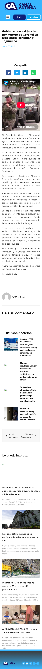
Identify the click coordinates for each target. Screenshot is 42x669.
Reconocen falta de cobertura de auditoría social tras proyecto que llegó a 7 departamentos (21, 491)
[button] (8, 17)
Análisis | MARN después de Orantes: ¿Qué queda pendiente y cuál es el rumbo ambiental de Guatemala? (28, 347)
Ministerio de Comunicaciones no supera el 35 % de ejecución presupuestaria (18, 586)
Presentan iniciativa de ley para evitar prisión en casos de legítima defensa (28, 414)
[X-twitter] (23, 663)
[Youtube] (27, 663)
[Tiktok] (37, 663)
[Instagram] (30, 663)
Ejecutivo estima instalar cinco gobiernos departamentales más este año (20, 537)
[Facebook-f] (34, 663)
